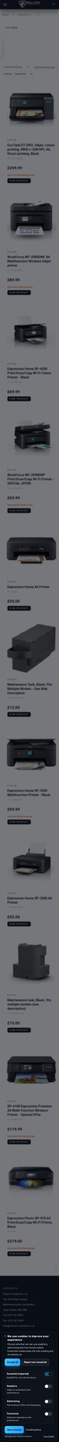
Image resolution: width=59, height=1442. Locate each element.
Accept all (12, 1362)
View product (19, 181)
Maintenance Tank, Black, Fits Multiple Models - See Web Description (29, 689)
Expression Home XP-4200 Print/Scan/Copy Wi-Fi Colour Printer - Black (29, 373)
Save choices (14, 1429)
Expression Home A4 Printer (28, 587)
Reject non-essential (35, 1362)
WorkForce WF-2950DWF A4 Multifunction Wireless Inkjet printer (29, 261)
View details (48, 1436)
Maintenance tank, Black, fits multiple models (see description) (29, 1004)
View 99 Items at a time (44, 67)
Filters (12, 27)
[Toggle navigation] (5, 4)
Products (24, 15)
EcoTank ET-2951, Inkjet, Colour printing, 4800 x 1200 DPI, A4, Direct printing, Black (31, 149)
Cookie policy (33, 1429)
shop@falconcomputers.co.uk (19, 1325)
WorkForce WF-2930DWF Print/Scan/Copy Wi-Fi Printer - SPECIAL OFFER (30, 479)
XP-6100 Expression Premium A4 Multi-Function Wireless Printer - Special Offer (29, 1110)
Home (4, 15)
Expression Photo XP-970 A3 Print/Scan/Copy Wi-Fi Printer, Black (29, 1222)
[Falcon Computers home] (30, 4)
